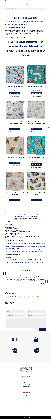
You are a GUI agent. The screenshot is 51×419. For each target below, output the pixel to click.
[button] (15, 96)
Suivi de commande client (26, 399)
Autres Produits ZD (26, 386)
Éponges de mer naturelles (26, 382)
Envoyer (42, 330)
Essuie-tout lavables (26, 378)
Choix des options (36, 93)
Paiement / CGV (25, 400)
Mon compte (26, 397)
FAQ (26, 395)
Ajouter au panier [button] (14, 93)
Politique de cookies (25, 417)
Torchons (26, 380)
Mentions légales (26, 402)
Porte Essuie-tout (26, 384)
